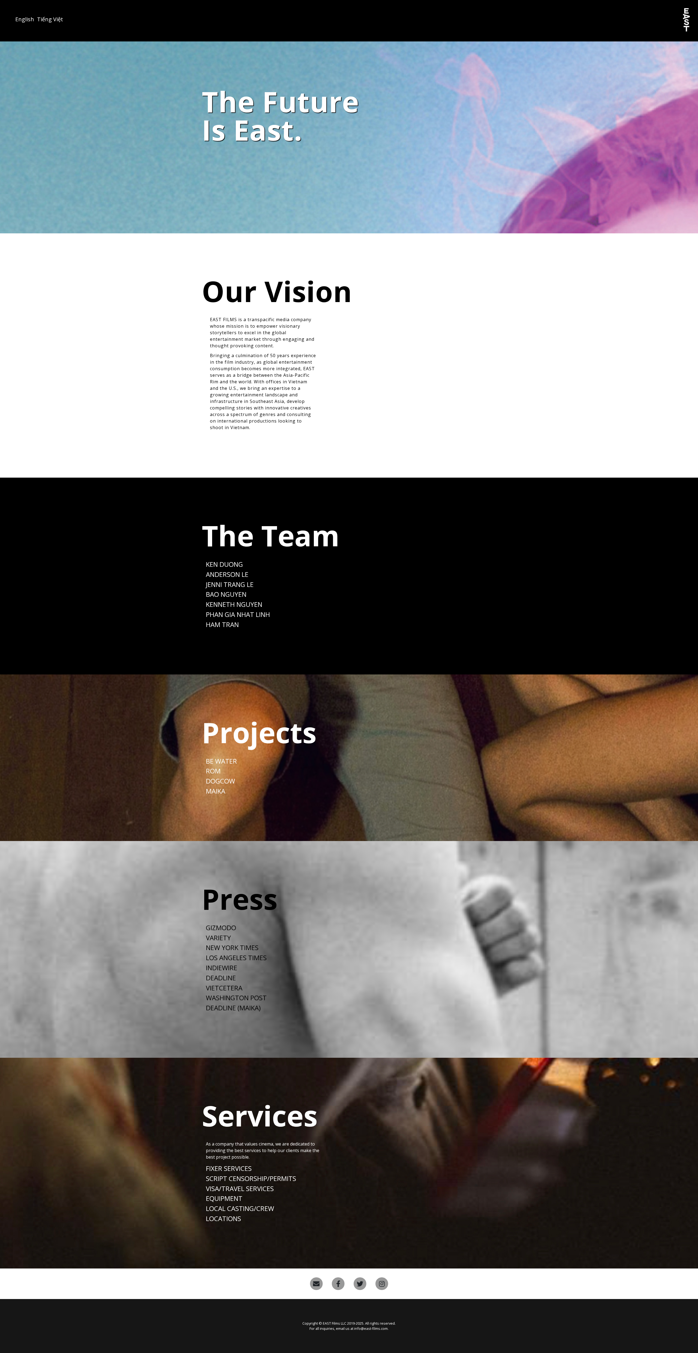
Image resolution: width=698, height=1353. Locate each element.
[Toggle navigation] (5, 16)
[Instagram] (382, 1283)
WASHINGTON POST (236, 997)
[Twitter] (360, 1283)
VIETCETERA (224, 987)
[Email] (316, 1283)
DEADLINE (221, 977)
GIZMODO (221, 927)
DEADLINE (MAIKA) (233, 1007)
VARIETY (218, 937)
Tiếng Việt (50, 19)
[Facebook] (338, 1283)
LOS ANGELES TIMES (236, 957)
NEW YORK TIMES (232, 947)
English (24, 19)
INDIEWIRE (221, 967)
